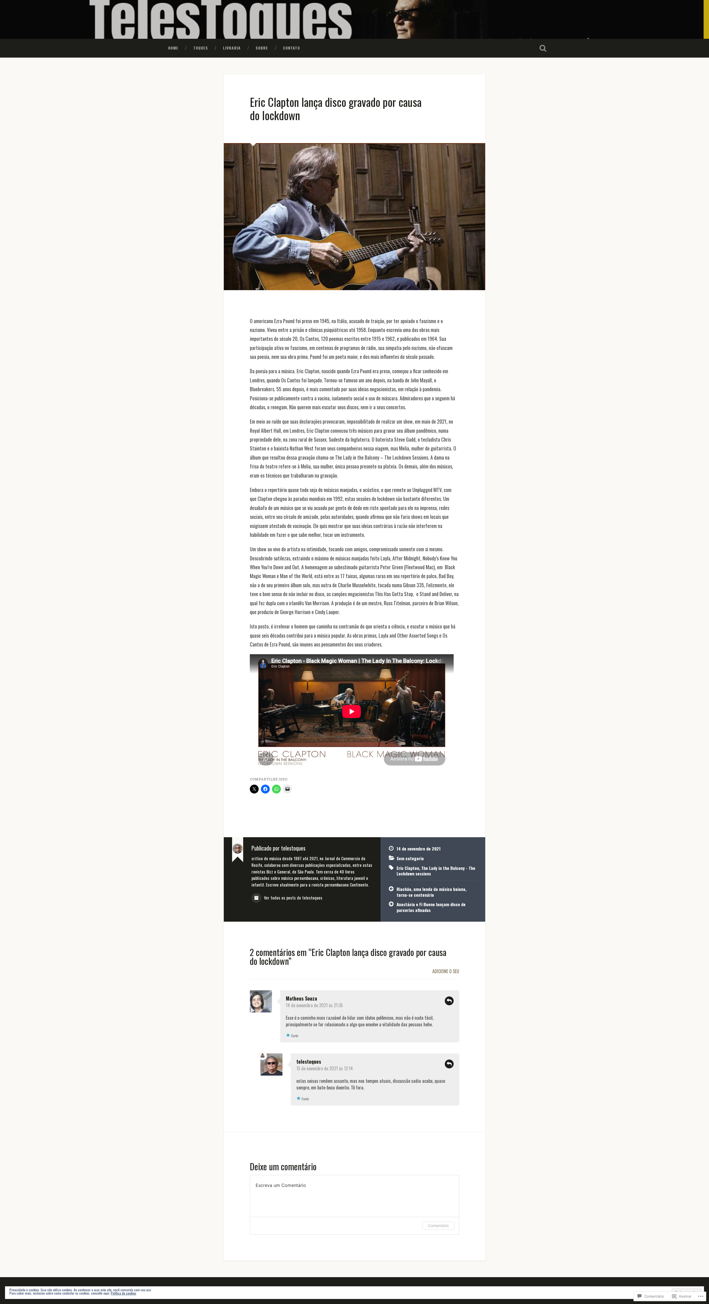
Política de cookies (123, 1293)
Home (173, 48)
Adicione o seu (445, 971)
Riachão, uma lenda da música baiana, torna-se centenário (431, 892)
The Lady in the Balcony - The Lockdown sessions (436, 871)
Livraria (232, 48)
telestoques (308, 1061)
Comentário (438, 1225)
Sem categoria (410, 858)
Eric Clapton (408, 868)
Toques (200, 48)
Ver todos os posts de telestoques (292, 897)
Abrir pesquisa (542, 48)
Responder (449, 1000)
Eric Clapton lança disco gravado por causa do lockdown (336, 109)
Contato (291, 48)
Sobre (262, 48)
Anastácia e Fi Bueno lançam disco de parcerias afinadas (431, 907)
